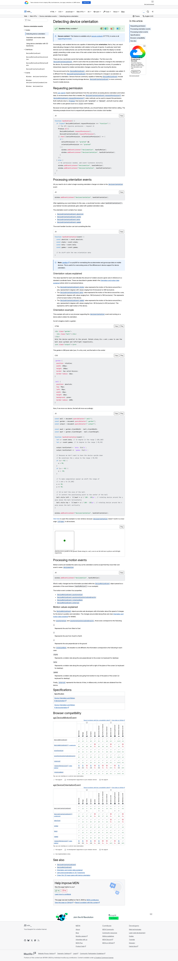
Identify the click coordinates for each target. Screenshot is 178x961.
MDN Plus (79, 943)
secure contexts (97, 36)
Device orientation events (33, 26)
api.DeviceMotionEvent (64, 717)
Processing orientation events (140, 29)
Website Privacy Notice (46, 953)
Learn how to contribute (63, 894)
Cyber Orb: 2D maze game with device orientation (73, 875)
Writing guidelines (108, 936)
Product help (80, 946)
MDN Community (108, 929)
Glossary (132, 943)
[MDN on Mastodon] (35, 940)
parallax (65, 262)
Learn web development (137, 933)
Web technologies (135, 929)
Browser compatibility (137, 38)
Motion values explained (65, 607)
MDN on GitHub (107, 943)
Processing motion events (139, 32)
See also (133, 41)
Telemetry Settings (63, 953)
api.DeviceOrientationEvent (67, 785)
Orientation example (63, 310)
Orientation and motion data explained (70, 870)
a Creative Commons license (103, 958)
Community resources (109, 933)
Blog (122, 12)
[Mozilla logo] (30, 953)
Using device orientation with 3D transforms (37, 45)
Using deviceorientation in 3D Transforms (71, 873)
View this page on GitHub (63, 902)
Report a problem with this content (86, 902)
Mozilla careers (81, 936)
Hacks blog (133, 946)
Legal (75, 953)
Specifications (135, 35)
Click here (56, 519)
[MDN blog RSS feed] (38, 940)
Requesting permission (137, 26)
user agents (61, 93)
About (78, 929)
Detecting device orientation (35, 34)
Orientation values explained (67, 273)
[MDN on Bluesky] (28, 940)
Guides (131, 936)
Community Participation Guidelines (92, 953)
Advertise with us (81, 940)
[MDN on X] (32, 940)
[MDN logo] (28, 925)
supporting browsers (65, 39)
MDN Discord (106, 940)
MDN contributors (93, 900)
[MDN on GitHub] (25, 940)
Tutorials (132, 940)
